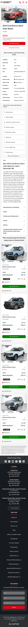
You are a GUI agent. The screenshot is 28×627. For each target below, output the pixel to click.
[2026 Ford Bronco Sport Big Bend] (14, 353)
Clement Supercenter (13, 577)
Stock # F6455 (5, 315)
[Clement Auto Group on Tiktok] (19, 461)
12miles (23, 269)
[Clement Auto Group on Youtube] (12, 461)
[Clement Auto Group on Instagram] (16, 461)
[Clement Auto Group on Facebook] (5, 461)
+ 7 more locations (14, 508)
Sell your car (14, 526)
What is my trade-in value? (14, 534)
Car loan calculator (14, 543)
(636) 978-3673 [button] (15, 476)
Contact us (14, 517)
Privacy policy (14, 547)
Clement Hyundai (13, 564)
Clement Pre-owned (13, 572)
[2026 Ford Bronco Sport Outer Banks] (14, 253)
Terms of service (14, 551)
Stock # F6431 (5, 264)
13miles (23, 319)
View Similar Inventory (14, 47)
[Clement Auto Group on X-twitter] (8, 461)
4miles (24, 369)
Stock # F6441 (5, 415)
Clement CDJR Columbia (13, 560)
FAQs (14, 530)
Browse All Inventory (14, 43)
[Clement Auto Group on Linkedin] (23, 461)
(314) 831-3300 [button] (15, 494)
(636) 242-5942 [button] (15, 485)
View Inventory (14, 521)
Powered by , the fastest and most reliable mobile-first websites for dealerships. (14, 618)
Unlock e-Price (15, 286)
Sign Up (14, 607)
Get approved (14, 538)
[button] (20, 2)
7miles (24, 419)
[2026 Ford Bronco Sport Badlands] (14, 403)
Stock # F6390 (5, 365)
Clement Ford (13, 555)
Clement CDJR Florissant (13, 568)
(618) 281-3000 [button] (15, 503)
